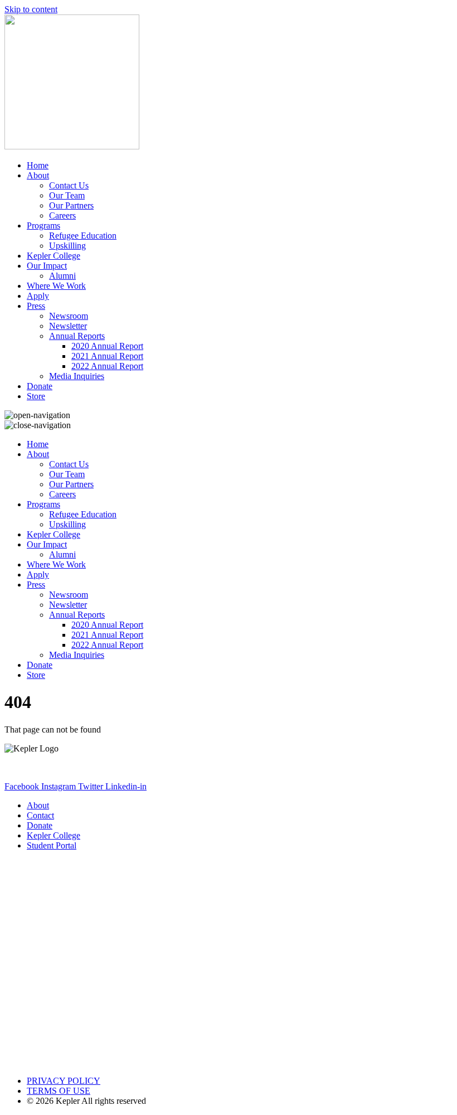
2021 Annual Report (107, 356)
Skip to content (30, 9)
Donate (39, 386)
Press (36, 306)
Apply (38, 295)
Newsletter (68, 326)
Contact (40, 815)
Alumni (62, 275)
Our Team (67, 195)
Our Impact (47, 265)
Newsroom (68, 316)
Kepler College (53, 255)
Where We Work (56, 285)
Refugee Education (82, 235)
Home (37, 165)
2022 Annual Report (107, 366)
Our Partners (71, 205)
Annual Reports (77, 336)
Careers (62, 215)
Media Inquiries (76, 376)
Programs (43, 225)
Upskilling (67, 245)
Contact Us (69, 185)
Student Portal (51, 845)
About (38, 175)
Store (36, 396)
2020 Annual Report (107, 346)
